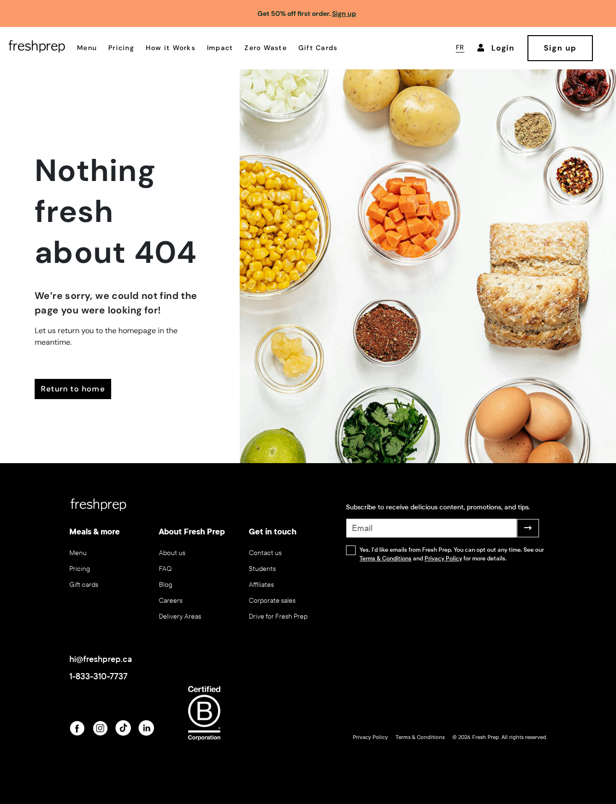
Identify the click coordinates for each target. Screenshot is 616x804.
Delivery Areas (180, 616)
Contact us (265, 553)
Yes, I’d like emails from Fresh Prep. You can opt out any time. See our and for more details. (451, 554)
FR (460, 47)
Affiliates (261, 584)
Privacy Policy (443, 558)
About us (172, 553)
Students (262, 568)
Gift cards (83, 584)
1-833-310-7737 (98, 676)
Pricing (121, 47)
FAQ (165, 568)
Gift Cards (318, 47)
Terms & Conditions (385, 558)
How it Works (170, 47)
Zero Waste (265, 47)
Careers (170, 600)
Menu (87, 47)
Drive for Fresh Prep (278, 616)
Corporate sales (272, 600)
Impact (220, 47)
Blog (165, 584)
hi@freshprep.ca (100, 659)
